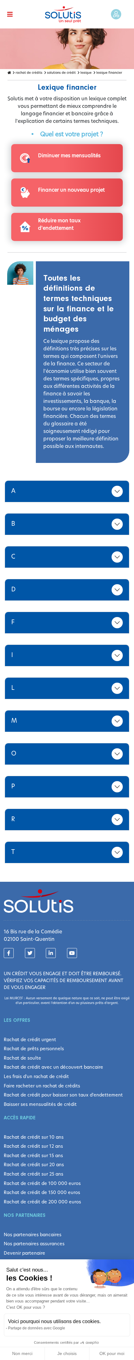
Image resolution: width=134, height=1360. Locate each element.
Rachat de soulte (22, 1058)
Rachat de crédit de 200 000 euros (42, 1202)
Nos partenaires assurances (34, 1244)
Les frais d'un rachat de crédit (36, 1076)
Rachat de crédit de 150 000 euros (42, 1192)
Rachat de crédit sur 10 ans (34, 1137)
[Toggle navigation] (10, 14)
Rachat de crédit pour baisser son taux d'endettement (63, 1095)
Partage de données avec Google (36, 1328)
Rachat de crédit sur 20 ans (34, 1165)
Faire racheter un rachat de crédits (42, 1086)
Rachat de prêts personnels (34, 1049)
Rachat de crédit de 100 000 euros (42, 1183)
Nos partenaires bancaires (32, 1235)
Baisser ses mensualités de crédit (40, 1104)
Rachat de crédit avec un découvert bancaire (53, 1067)
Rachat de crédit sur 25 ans (33, 1174)
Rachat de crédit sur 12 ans (33, 1146)
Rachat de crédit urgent (30, 1039)
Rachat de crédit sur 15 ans (33, 1155)
